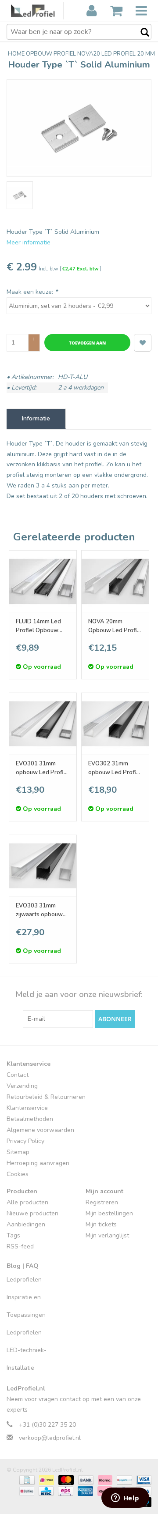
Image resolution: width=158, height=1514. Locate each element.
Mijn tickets (101, 1224)
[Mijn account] (91, 11)
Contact (18, 1075)
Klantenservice (27, 1108)
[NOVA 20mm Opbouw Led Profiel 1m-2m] (115, 581)
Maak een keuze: (32, 292)
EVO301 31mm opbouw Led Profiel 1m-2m (42, 768)
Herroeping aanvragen (38, 1163)
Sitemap (18, 1152)
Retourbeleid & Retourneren (46, 1097)
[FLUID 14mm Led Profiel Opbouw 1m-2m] (42, 581)
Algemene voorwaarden (40, 1130)
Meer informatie (28, 242)
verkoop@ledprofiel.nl (50, 1438)
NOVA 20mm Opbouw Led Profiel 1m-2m (115, 626)
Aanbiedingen (26, 1224)
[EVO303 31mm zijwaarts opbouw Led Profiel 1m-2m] (42, 865)
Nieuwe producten (32, 1213)
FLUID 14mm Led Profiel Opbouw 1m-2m (38, 626)
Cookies (18, 1174)
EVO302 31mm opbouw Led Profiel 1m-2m (114, 768)
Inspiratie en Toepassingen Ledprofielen (26, 1315)
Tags (13, 1235)
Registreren (102, 1202)
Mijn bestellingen (109, 1213)
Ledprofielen (24, 1279)
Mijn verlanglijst (107, 1235)
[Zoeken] (140, 32)
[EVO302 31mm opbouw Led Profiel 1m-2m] (115, 723)
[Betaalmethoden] (26, 1479)
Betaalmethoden (30, 1119)
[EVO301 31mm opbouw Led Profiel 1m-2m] (42, 723)
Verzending (22, 1086)
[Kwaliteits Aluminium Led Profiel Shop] (37, 10)
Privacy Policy (25, 1141)
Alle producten (27, 1202)
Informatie (36, 418)
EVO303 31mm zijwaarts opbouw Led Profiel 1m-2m (41, 910)
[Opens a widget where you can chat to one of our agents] (125, 1499)
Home (17, 54)
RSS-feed (20, 1246)
